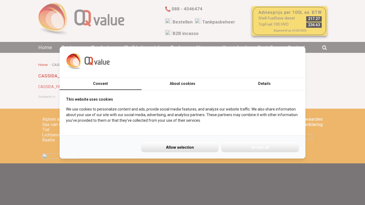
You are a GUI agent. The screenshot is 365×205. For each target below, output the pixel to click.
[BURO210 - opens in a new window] (279, 61)
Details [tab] (264, 83)
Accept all (260, 147)
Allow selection (180, 147)
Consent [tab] (100, 83)
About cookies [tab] (182, 83)
